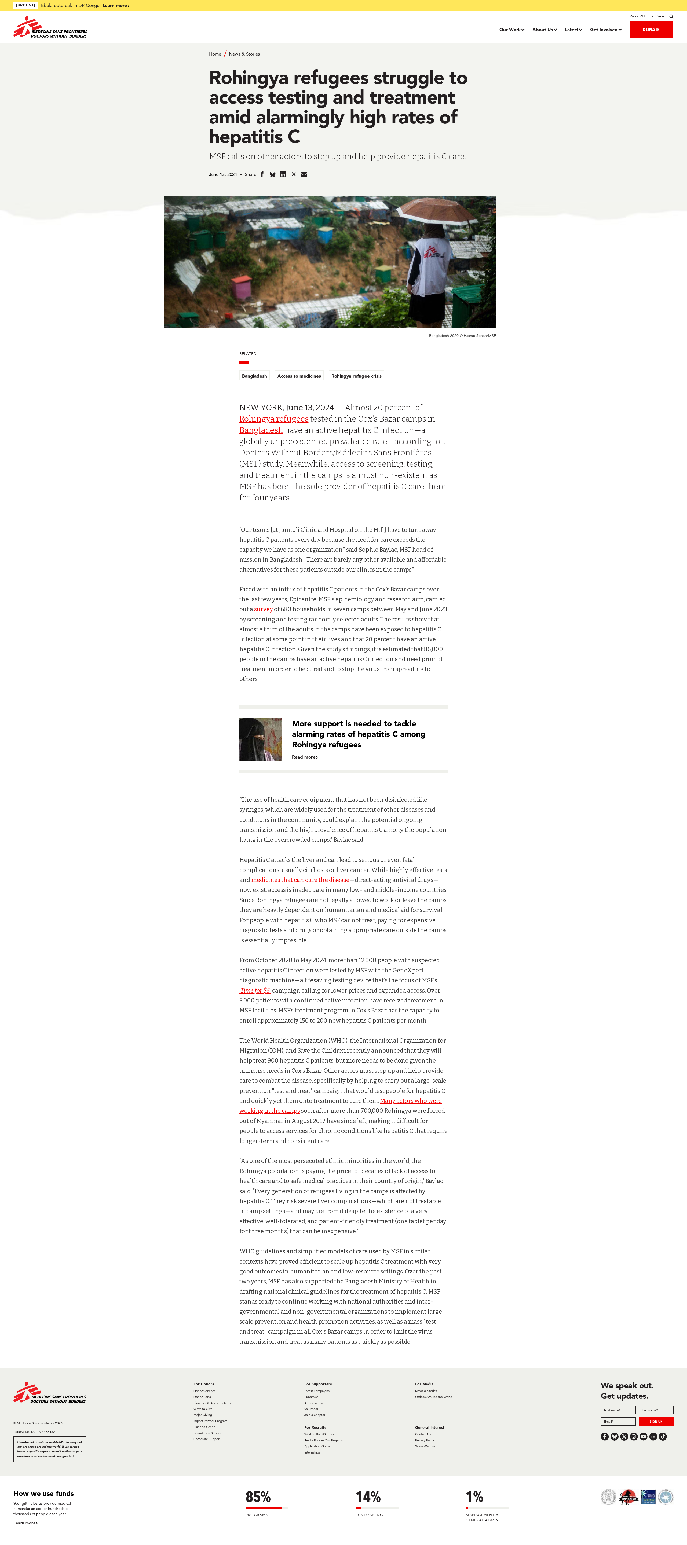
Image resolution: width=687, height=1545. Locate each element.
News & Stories (244, 54)
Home (215, 54)
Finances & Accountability (212, 1403)
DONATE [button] (651, 29)
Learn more (115, 5)
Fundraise (311, 1397)
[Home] (95, 27)
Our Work (510, 29)
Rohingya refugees (274, 419)
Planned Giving (204, 1427)
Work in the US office (319, 1434)
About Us (542, 29)
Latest (571, 29)
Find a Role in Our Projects (323, 1440)
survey (263, 609)
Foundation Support (207, 1433)
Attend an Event (316, 1403)
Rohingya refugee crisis (356, 376)
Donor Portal (202, 1397)
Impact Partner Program (210, 1421)
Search (663, 16)
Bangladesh (254, 376)
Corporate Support (206, 1439)
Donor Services (204, 1391)
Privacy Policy (425, 1440)
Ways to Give (203, 1409)
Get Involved (604, 29)
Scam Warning (425, 1446)
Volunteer (311, 1409)
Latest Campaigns (317, 1391)
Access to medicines (299, 376)
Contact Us (423, 1434)
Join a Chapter (314, 1415)
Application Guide (317, 1446)
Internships (312, 1452)
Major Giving (202, 1415)
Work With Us (641, 16)
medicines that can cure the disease (300, 880)
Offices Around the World (433, 1397)
